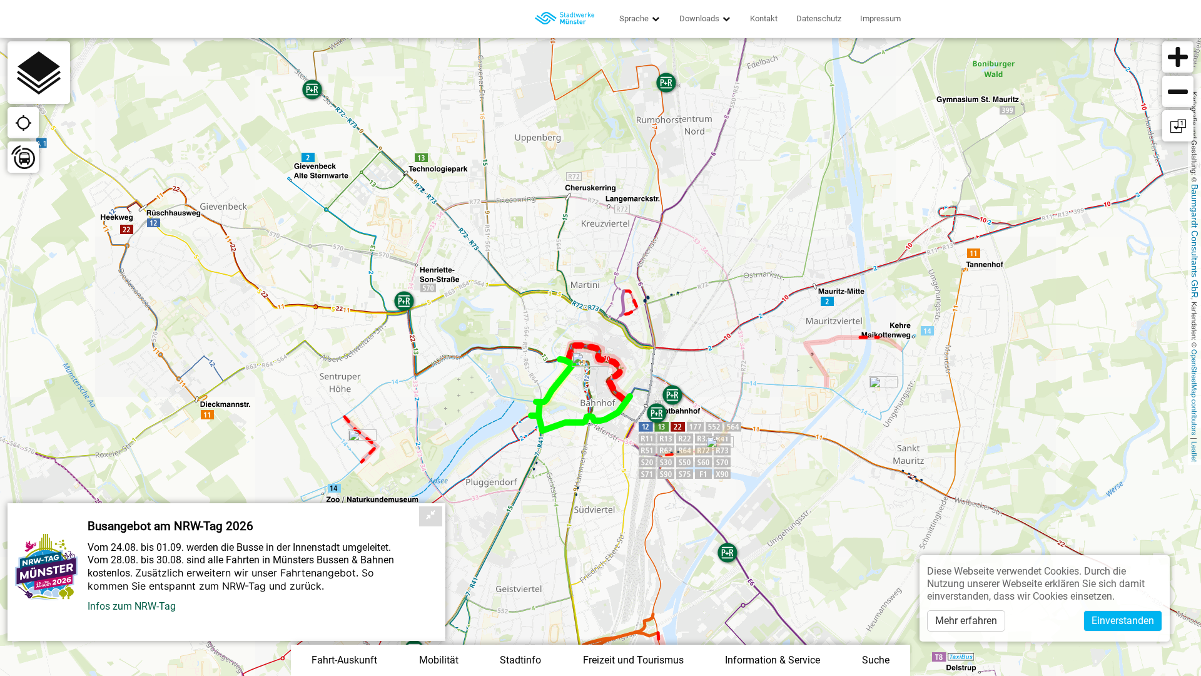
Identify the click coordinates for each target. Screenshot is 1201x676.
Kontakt (764, 18)
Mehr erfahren (966, 621)
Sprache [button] (635, 18)
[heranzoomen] (1177, 57)
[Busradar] (23, 157)
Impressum (880, 18)
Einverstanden (1123, 621)
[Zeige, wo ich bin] (23, 122)
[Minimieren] (430, 516)
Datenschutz (818, 18)
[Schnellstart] (39, 72)
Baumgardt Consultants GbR (1195, 241)
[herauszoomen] (1177, 91)
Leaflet (1195, 451)
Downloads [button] (700, 18)
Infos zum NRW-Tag (132, 606)
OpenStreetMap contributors (1195, 392)
